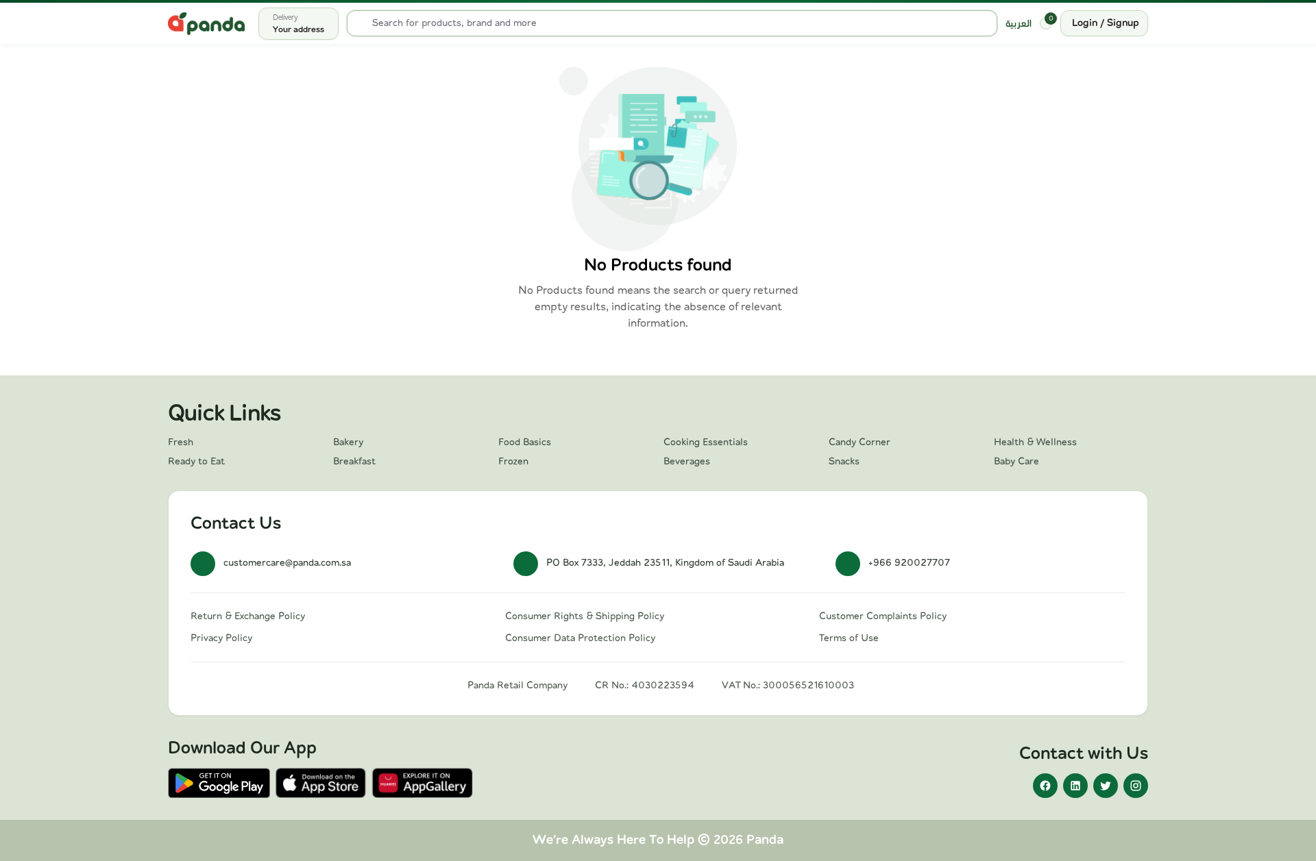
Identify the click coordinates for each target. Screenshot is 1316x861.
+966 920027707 (909, 563)
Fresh (180, 442)
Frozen (513, 461)
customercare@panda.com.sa (287, 563)
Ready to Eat (196, 461)
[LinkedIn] (1075, 785)
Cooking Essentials (705, 442)
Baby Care (1016, 461)
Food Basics (524, 442)
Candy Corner (859, 442)
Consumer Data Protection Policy (580, 638)
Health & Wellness (1035, 442)
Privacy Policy (221, 638)
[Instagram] (1135, 785)
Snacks (844, 461)
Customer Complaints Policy (883, 616)
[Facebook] (1045, 785)
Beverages (686, 461)
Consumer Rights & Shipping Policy (584, 616)
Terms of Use (849, 638)
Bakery (348, 442)
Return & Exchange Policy (248, 616)
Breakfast (354, 461)
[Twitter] (1105, 785)
